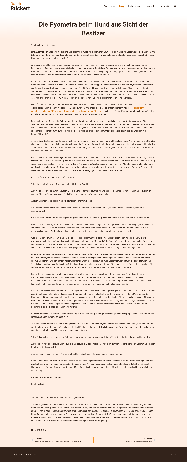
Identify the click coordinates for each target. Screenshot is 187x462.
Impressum (30, 454)
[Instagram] (175, 455)
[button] (175, 6)
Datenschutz (17, 454)
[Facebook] (171, 455)
